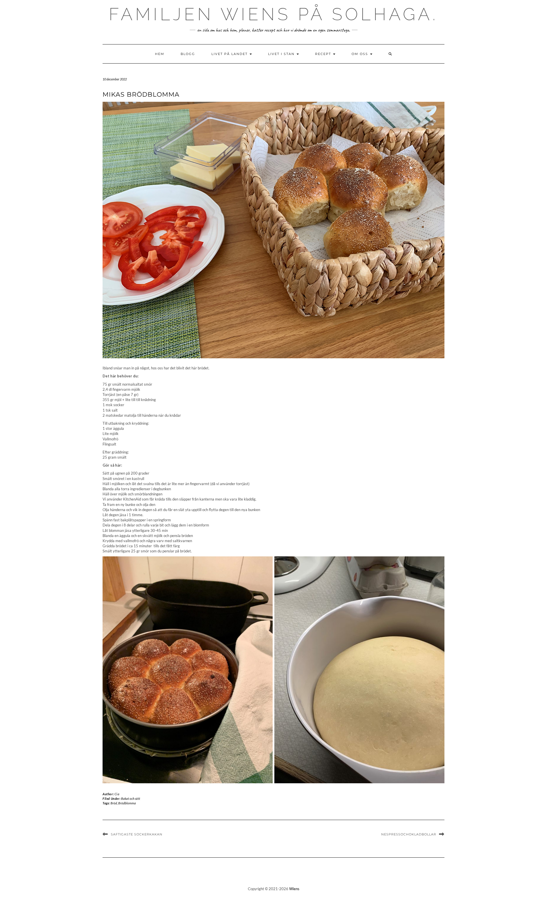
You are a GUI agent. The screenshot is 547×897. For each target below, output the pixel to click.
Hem (159, 54)
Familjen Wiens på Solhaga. (273, 14)
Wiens (294, 888)
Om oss (361, 54)
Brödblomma (127, 803)
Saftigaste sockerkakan (136, 834)
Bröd (114, 803)
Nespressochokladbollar (408, 834)
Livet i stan (282, 54)
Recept (323, 54)
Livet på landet (230, 54)
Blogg (188, 54)
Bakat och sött (130, 798)
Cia (117, 794)
